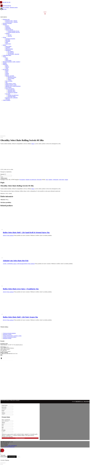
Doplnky (5, 63)
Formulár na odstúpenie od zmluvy (9, 337)
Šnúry (6, 57)
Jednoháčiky (8, 50)
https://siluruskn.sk (12, 445)
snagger (66, 179)
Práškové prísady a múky (11, 84)
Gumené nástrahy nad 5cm (14, 32)
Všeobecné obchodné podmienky (9, 333)
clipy (47, 179)
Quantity (2, 174)
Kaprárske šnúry (11, 90)
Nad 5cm (10, 36)
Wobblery (7, 33)
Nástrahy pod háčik (9, 75)
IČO (3, 425)
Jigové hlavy (8, 43)
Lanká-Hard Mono (7, 55)
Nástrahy (5, 24)
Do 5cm (9, 34)
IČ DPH (3, 430)
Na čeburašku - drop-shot (13, 54)
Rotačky (7, 25)
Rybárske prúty (6, 19)
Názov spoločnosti (6, 419)
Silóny (6, 59)
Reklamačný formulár (7, 338)
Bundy (6, 65)
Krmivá (7, 74)
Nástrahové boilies (12, 77)
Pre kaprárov (6, 69)
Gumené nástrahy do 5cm (13, 31)
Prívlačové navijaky (7, 23)
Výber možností (10, 235)
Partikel (7, 73)
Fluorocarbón (8, 60)
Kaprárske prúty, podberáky (11, 97)
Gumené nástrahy (9, 29)
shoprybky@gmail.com (9, 446)
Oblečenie (5, 64)
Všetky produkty (6, 100)
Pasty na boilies (8, 81)
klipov (33, 143)
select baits (61, 179)
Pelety (6, 72)
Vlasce (4, 56)
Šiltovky (7, 66)
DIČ (3, 427)
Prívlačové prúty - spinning (11, 22)
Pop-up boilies (11, 78)
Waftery (9, 79)
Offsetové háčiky (9, 49)
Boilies (7, 70)
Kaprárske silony (11, 91)
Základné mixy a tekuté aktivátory (13, 86)
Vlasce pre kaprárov (9, 88)
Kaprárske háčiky (12, 96)
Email (3, 410)
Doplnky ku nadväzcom (13, 95)
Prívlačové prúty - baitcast (11, 20)
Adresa (3, 422)
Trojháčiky (7, 47)
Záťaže (4, 37)
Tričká (6, 68)
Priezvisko (4, 407)
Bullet (6, 42)
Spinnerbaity (8, 28)
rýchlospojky (55, 179)
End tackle (7, 93)
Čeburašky (7, 41)
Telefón (3, 413)
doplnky (50, 179)
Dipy (6, 82)
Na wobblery (11, 51)
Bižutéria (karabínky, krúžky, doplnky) (11, 61)
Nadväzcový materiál (12, 92)
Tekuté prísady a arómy (10, 83)
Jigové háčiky (8, 46)
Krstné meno (4, 405)
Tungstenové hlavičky (10, 38)
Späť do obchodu (12, 456)
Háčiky (4, 45)
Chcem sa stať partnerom (20, 438)
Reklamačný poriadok (7, 334)
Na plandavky (11, 52)
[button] (3, 17)
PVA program (8, 87)
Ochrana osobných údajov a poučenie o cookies (12, 335)
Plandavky (7, 27)
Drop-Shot (7, 40)
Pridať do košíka (4, 178)
